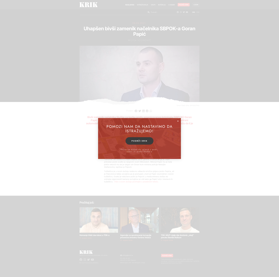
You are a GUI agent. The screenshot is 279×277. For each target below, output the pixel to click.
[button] (178, 121)
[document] (139, 138)
